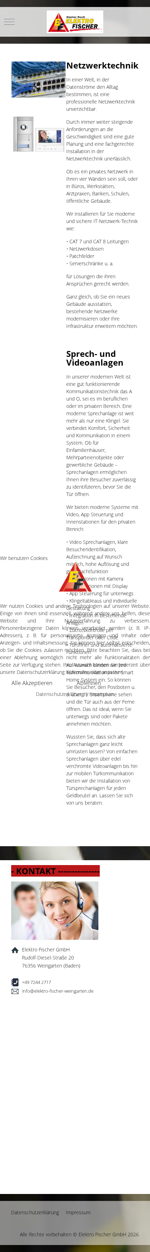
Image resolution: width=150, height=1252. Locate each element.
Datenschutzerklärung (60, 694)
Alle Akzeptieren (32, 683)
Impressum (101, 694)
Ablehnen (89, 683)
